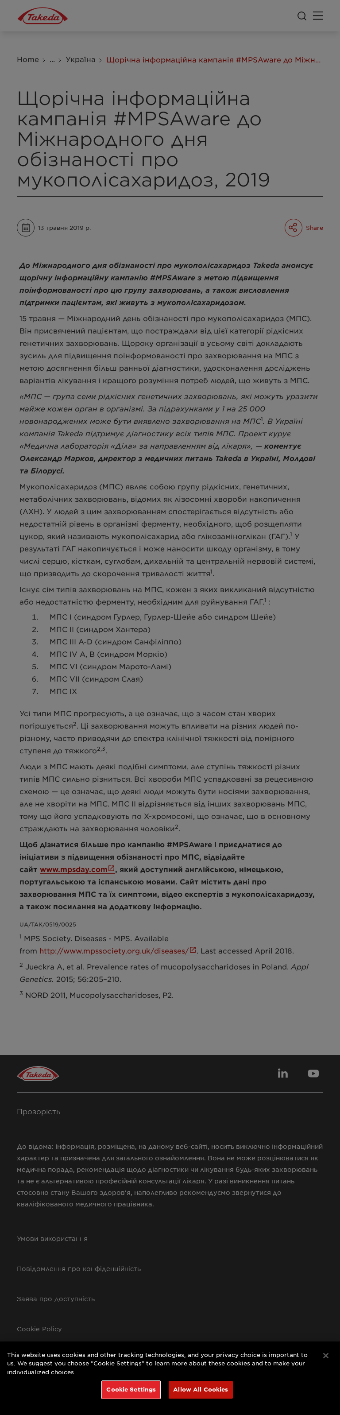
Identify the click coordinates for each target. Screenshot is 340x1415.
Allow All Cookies (200, 1389)
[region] (170, 1378)
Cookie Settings (131, 1389)
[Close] (326, 1355)
